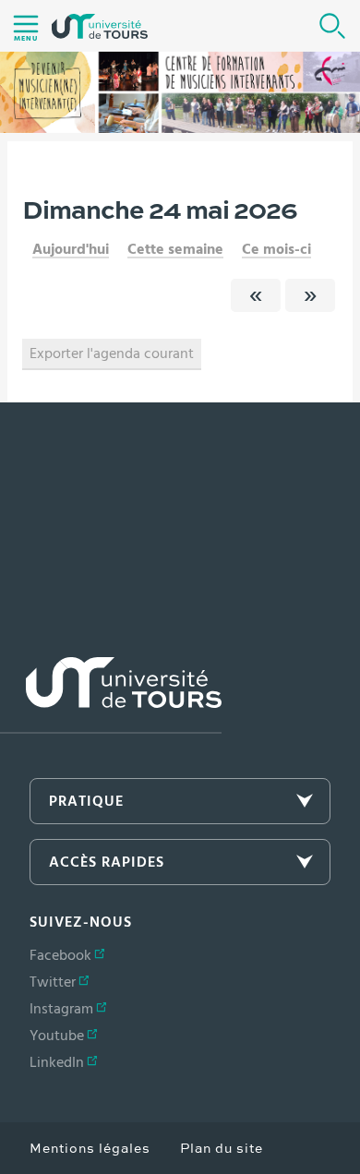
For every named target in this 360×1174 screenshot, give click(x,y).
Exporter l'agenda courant (112, 353)
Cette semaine (175, 249)
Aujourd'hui (70, 249)
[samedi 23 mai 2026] (256, 295)
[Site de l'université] (111, 695)
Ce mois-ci (276, 249)
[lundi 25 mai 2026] (310, 295)
